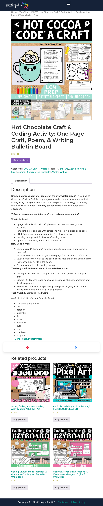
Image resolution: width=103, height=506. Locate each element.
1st (57, 168)
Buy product (20, 160)
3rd (66, 168)
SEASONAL (24, 12)
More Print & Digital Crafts (28, 338)
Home (14, 12)
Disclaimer (63, 502)
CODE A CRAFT (31, 168)
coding (21, 172)
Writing (63, 172)
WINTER (34, 12)
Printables (46, 172)
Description (21, 180)
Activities (74, 168)
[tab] (21, 181)
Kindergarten (33, 172)
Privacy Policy (78, 502)
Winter (55, 172)
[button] (68, 3)
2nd (61, 168)
